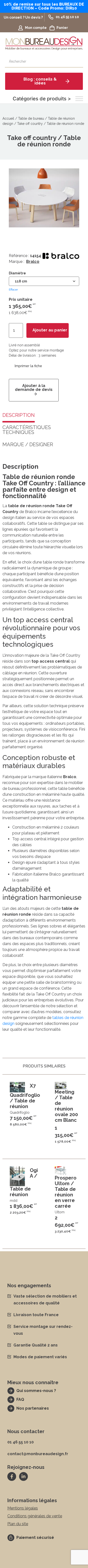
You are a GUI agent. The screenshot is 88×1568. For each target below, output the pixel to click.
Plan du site (17, 1523)
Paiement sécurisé (35, 1537)
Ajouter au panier (50, 330)
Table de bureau (31, 118)
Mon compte (36, 28)
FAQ (20, 1399)
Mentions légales (22, 1508)
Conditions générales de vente (34, 1516)
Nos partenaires (32, 1408)
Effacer (13, 289)
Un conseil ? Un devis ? (23, 17)
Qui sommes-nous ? (36, 1390)
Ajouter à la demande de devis (34, 387)
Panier (62, 28)
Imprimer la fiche (28, 366)
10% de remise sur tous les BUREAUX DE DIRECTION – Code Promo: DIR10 (44, 6)
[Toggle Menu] (79, 98)
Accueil (8, 118)
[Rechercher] (77, 61)
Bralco (32, 261)
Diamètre (17, 273)
